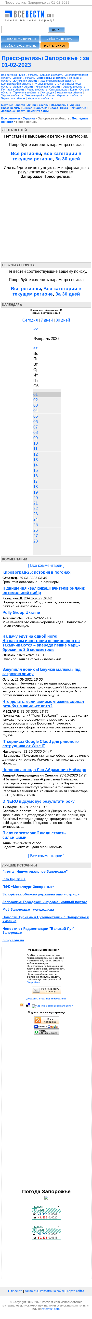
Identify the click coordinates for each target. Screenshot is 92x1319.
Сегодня (30, 320)
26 (35, 530)
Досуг (21, 110)
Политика (40, 107)
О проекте (15, 1291)
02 (35, 400)
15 (35, 470)
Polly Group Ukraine (21, 612)
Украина (29, 118)
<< (35, 329)
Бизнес (27, 107)
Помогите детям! (38, 110)
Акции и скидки (38, 104)
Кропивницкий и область (16, 83)
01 (35, 394)
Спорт (54, 107)
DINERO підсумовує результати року (38, 801)
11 (35, 449)
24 (35, 519)
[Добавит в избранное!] (22, 1005)
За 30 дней (67, 158)
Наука (64, 107)
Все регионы (9, 74)
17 (35, 481)
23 (35, 514)
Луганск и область (45, 83)
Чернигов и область (13, 98)
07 (35, 427)
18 (35, 487)
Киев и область (29, 74)
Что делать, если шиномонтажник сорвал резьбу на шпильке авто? (43, 703)
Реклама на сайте (52, 1291)
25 (35, 525)
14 (35, 465)
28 (35, 541)
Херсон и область (12, 95)
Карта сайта (75, 1291)
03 (35, 405)
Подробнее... (34, 982)
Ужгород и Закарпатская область (62, 92)
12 (35, 454)
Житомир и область (25, 80)
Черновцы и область (40, 98)
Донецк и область (24, 77)
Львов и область (23, 86)
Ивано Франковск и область (57, 80)
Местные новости (13, 104)
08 (35, 432)
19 (35, 492)
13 (35, 460)
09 (35, 438)
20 (35, 498)
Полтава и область (13, 89)
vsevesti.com (51, 1309)
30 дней (63, 320)
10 (35, 443)
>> (35, 348)
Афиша (75, 104)
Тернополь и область (26, 92)
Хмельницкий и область (40, 95)
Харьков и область (52, 74)
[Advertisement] (46, 219)
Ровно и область (37, 89)
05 (35, 416)
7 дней (47, 320)
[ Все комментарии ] (46, 565)
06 (35, 422)
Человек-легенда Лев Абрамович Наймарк (44, 770)
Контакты (31, 1291)
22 (35, 508)
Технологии (78, 107)
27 (35, 536)
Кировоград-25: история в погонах (36, 572)
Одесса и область (74, 86)
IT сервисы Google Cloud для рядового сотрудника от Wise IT (40, 743)
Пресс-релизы (10, 107)
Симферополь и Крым (63, 89)
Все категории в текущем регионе (47, 156)
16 (35, 476)
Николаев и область (48, 86)
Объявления (59, 104)
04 (35, 411)
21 (35, 503)
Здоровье (8, 110)
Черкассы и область (70, 95)
